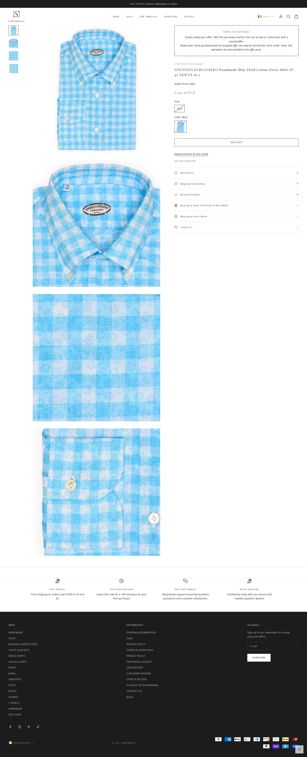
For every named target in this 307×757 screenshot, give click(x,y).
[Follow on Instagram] (19, 727)
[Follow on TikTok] (38, 727)
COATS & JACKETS (19, 650)
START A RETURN (136, 679)
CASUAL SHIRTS (18, 661)
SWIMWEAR (15, 708)
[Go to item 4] (13, 69)
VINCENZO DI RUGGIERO (188, 63)
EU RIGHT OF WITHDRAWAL (142, 685)
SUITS (12, 638)
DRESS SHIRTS (17, 656)
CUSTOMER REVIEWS (138, 673)
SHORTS (13, 697)
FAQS (129, 638)
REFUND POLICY (135, 644)
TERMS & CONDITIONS (139, 650)
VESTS (12, 685)
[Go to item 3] (13, 56)
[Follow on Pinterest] (29, 727)
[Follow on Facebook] (10, 727)
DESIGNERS (170, 16)
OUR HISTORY (134, 667)
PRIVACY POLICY (135, 656)
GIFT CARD (15, 714)
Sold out (236, 142)
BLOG (129, 697)
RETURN (189, 16)
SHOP (116, 16)
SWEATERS (15, 679)
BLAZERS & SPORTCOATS (23, 644)
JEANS (12, 673)
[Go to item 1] (13, 30)
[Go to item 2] (13, 43)
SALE (129, 16)
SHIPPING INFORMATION (141, 632)
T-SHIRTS (14, 703)
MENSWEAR (16, 632)
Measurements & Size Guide (191, 154)
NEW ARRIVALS (148, 16)
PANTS (12, 667)
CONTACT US (134, 691)
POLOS (13, 691)
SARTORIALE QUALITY (139, 661)
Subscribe (258, 657)
